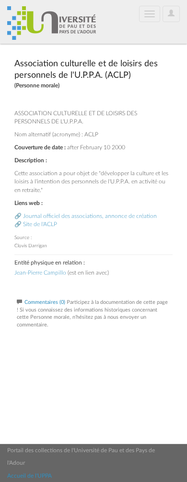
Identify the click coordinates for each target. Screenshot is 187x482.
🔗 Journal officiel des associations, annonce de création (85, 216)
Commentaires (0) (44, 302)
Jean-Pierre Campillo (40, 273)
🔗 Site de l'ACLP (35, 224)
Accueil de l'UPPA (29, 476)
